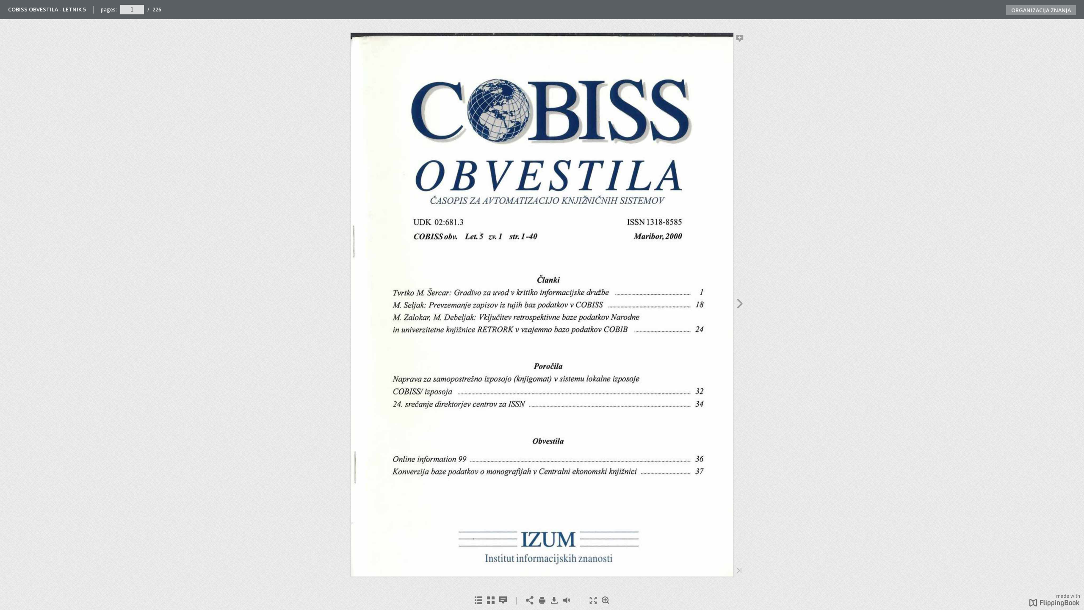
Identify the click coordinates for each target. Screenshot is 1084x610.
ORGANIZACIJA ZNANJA (1041, 10)
